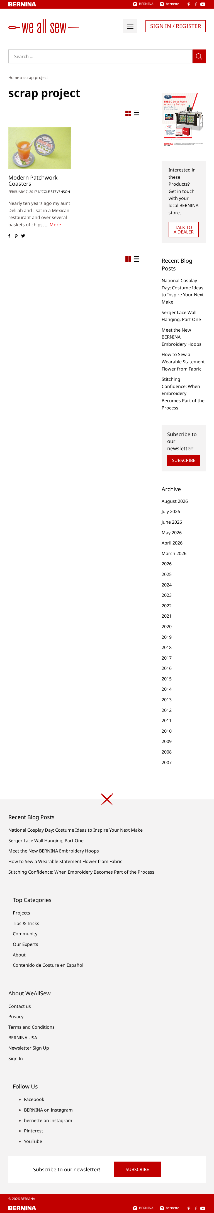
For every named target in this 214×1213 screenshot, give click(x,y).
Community (25, 934)
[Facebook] (9, 236)
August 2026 (175, 501)
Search (199, 56)
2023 (167, 595)
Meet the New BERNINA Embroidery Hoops (53, 851)
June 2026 (172, 522)
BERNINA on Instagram (48, 1110)
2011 (167, 720)
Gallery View (128, 113)
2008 (167, 752)
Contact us (19, 1006)
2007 (167, 762)
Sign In (15, 1058)
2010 (167, 731)
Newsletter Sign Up (28, 1048)
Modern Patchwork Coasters (33, 180)
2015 (167, 679)
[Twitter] (23, 236)
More (55, 225)
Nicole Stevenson (54, 191)
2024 (167, 585)
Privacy (15, 1016)
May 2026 (172, 533)
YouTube (33, 1141)
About (19, 955)
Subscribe (183, 460)
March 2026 (174, 553)
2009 (167, 741)
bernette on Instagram (48, 1120)
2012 (167, 710)
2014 (167, 689)
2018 (167, 647)
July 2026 (171, 511)
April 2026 (172, 543)
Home (13, 77)
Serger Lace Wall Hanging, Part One (46, 840)
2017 (167, 658)
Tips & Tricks (26, 923)
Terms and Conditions (31, 1027)
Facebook (34, 1099)
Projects (21, 913)
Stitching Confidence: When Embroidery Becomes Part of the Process (183, 393)
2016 (167, 668)
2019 (167, 637)
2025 (167, 574)
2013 (167, 700)
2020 (167, 626)
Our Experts (25, 944)
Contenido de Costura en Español (48, 965)
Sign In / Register (175, 26)
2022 (167, 606)
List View (136, 113)
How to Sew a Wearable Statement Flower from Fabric (183, 361)
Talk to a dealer (184, 229)
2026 (167, 564)
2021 (167, 616)
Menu (130, 26)
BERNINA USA (22, 1038)
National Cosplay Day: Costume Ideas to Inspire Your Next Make (75, 830)
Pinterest (33, 1131)
